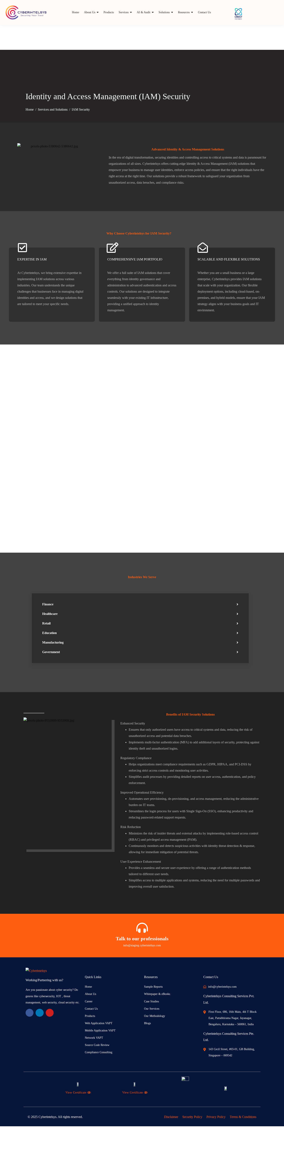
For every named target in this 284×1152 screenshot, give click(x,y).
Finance (47, 604)
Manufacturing (53, 642)
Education (49, 633)
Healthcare (50, 614)
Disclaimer (171, 1117)
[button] (140, 604)
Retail (46, 623)
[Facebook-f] (29, 1013)
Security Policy (192, 1117)
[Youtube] (50, 1013)
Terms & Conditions (243, 1117)
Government (51, 652)
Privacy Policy (216, 1117)
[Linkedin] (39, 1013)
